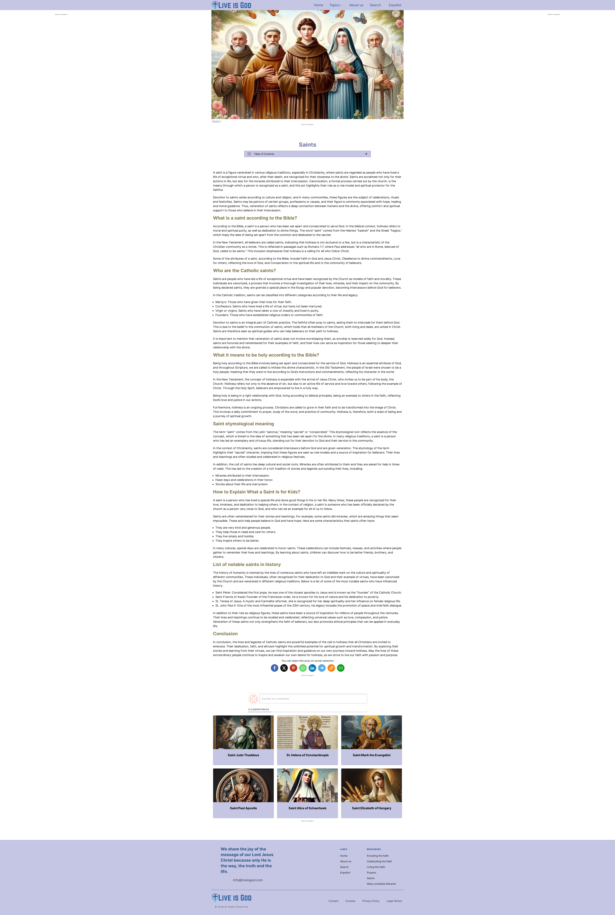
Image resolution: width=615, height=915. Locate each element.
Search (375, 5)
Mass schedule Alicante (381, 883)
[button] (307, 154)
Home (318, 5)
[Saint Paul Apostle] (243, 793)
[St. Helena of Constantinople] (307, 740)
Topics (334, 5)
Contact (333, 901)
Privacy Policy (371, 901)
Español (395, 5)
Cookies (350, 901)
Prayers (371, 872)
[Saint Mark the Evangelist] (371, 740)
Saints (371, 878)
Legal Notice (394, 901)
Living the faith (376, 867)
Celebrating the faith (379, 861)
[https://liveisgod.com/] (231, 5)
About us (356, 5)
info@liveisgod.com (248, 880)
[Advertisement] (61, 64)
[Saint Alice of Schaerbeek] (307, 793)
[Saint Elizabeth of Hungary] (371, 793)
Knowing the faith (378, 855)
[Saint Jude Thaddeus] (243, 740)
